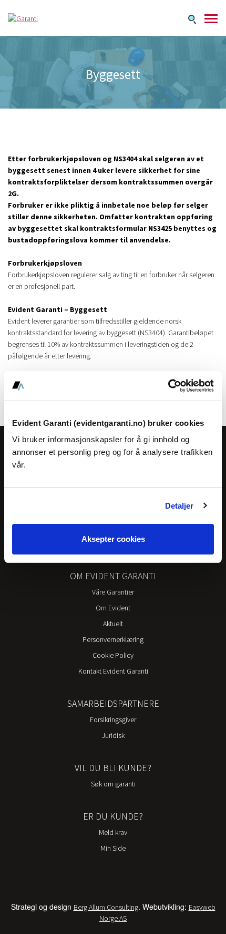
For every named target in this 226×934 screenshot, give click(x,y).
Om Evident (113, 607)
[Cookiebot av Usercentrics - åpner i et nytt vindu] (168, 386)
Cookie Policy (113, 655)
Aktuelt (113, 623)
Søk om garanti (113, 784)
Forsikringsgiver (113, 719)
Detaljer (179, 505)
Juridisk (113, 735)
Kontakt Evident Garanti (113, 671)
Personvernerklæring (113, 639)
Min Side (113, 848)
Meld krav (113, 832)
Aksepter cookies (113, 538)
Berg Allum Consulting (106, 907)
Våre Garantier (113, 592)
